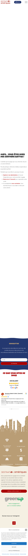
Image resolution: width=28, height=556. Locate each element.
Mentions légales (23, 553)
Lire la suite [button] (3, 404)
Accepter (14, 543)
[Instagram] (14, 523)
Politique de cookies (5, 553)
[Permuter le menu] (26, 2)
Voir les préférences (14, 550)
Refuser (14, 547)
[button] (26, 530)
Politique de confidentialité (14, 553)
